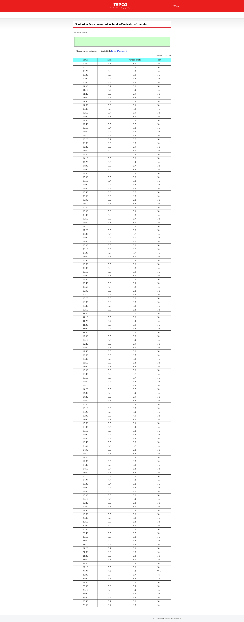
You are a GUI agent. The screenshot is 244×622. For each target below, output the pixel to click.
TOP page (176, 6)
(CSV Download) (119, 51)
